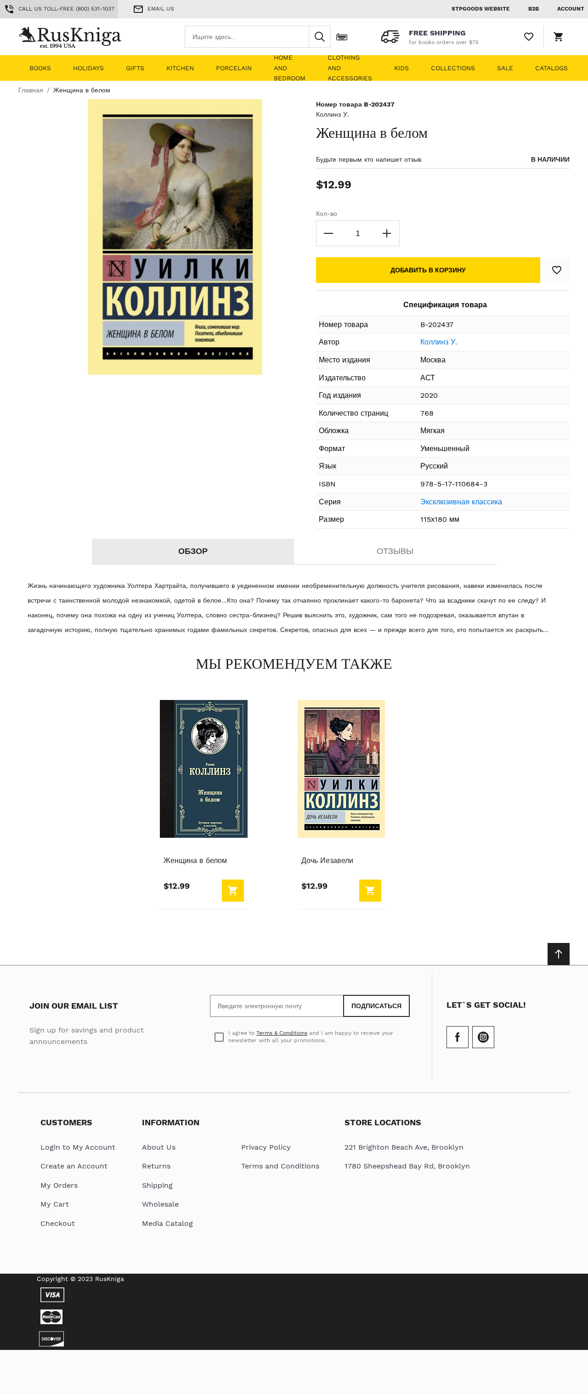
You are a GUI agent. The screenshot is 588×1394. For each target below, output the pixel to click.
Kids (401, 68)
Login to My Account (77, 1147)
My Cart (54, 1204)
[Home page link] (77, 37)
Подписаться (376, 1006)
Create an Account (73, 1166)
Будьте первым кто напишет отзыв (368, 159)
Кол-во (326, 213)
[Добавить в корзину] (233, 891)
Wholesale (160, 1204)
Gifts (135, 68)
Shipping (157, 1185)
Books (40, 68)
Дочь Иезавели (327, 860)
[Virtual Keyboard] (342, 37)
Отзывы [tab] (395, 551)
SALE (505, 68)
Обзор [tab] (193, 551)
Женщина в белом (195, 860)
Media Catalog (167, 1223)
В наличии (550, 159)
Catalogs (551, 68)
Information (170, 1122)
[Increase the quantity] (387, 233)
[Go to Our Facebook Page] (458, 1037)
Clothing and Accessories (350, 68)
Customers (66, 1122)
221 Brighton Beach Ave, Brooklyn (404, 1147)
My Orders (59, 1185)
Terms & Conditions (281, 1033)
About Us (158, 1147)
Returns (156, 1166)
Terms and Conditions (280, 1166)
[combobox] (258, 37)
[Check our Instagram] (483, 1037)
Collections (453, 68)
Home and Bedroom (289, 68)
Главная (30, 90)
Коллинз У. (332, 114)
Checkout (57, 1223)
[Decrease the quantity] (329, 233)
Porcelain (234, 68)
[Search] (320, 36)
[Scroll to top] (559, 954)
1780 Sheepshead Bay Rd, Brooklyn (407, 1166)
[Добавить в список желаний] (557, 270)
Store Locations (383, 1122)
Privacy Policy (266, 1147)
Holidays (88, 68)
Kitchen (180, 68)
